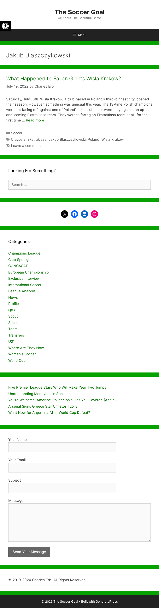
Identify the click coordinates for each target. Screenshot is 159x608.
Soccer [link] (16, 133)
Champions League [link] (24, 253)
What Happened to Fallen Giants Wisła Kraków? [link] (63, 78)
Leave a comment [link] (26, 146)
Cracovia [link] (18, 139)
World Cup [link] (16, 360)
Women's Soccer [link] (22, 354)
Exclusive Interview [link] (24, 278)
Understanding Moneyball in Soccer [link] (38, 394)
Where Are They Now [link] (26, 348)
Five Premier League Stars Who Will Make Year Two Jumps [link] (57, 387)
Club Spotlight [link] (20, 260)
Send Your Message (29, 552)
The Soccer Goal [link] (80, 12)
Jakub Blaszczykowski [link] (67, 139)
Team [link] (13, 329)
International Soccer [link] (24, 285)
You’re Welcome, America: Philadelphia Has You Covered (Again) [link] (62, 400)
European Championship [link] (28, 272)
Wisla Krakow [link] (112, 139)
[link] (5, 26)
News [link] (13, 297)
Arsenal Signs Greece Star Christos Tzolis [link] (42, 406)
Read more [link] (35, 120)
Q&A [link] (12, 310)
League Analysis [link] (22, 291)
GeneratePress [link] (107, 601)
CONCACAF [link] (18, 266)
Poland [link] (93, 139)
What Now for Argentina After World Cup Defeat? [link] (49, 412)
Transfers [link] (16, 335)
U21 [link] (11, 341)
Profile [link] (13, 304)
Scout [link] (13, 316)
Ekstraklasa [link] (37, 139)
